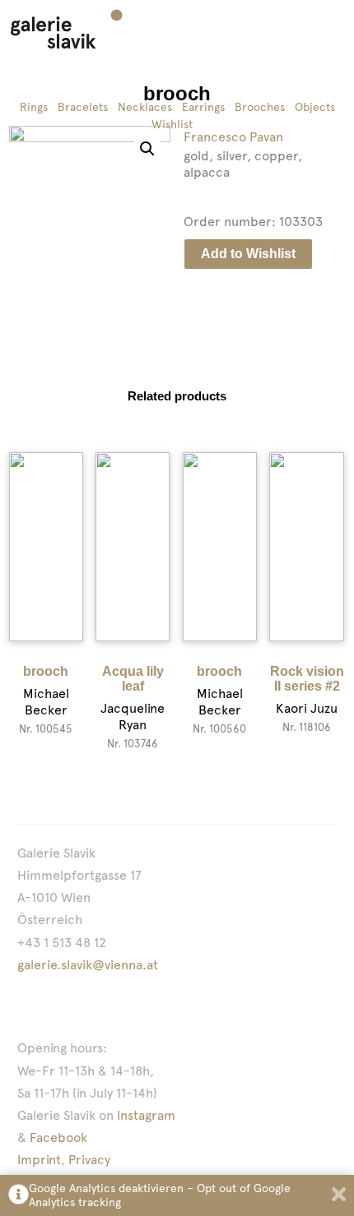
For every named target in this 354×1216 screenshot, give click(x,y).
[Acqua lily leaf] (132, 546)
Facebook (58, 1137)
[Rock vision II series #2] (306, 546)
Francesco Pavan (233, 137)
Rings (34, 106)
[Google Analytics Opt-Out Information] (18, 1196)
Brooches (260, 106)
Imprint (39, 1159)
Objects (315, 106)
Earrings (203, 106)
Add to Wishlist (248, 254)
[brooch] (46, 546)
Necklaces (145, 106)
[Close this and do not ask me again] (339, 1196)
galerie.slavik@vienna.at (87, 965)
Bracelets (83, 106)
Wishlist (172, 124)
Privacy (89, 1159)
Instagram (146, 1115)
